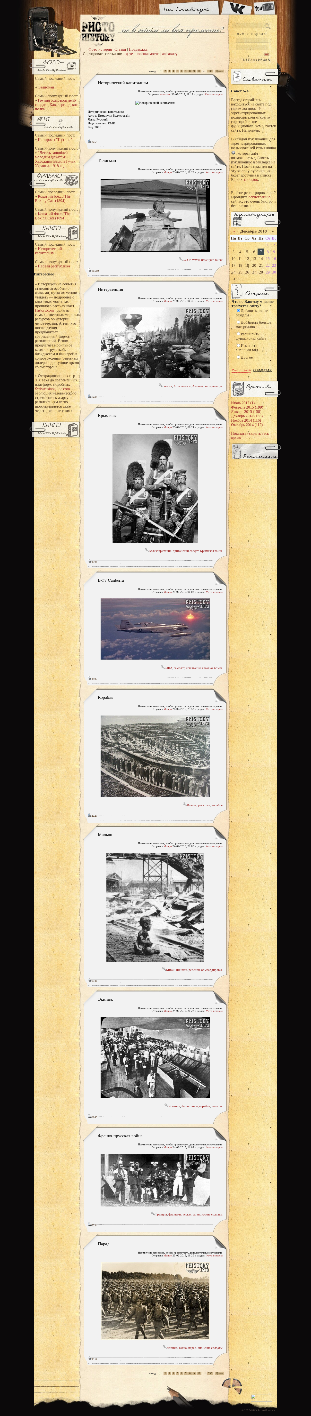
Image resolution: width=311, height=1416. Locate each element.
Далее (219, 71)
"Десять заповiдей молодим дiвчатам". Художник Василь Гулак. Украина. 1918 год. (55, 159)
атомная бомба (212, 668)
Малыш (105, 834)
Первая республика (54, 266)
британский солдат (186, 551)
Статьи (120, 49)
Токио (183, 1348)
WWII (196, 260)
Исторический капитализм (48, 251)
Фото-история (100, 49)
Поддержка (138, 49)
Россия (167, 386)
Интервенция (110, 289)
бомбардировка (212, 970)
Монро (168, 172)
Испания (174, 1106)
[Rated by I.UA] (261, 1400)
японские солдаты (210, 1348)
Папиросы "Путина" (55, 139)
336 (210, 71)
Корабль (105, 697)
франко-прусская (179, 1214)
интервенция (214, 386)
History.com (44, 310)
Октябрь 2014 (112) (247, 425)
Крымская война (211, 551)
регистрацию (259, 197)
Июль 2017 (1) (243, 403)
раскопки (204, 805)
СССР (186, 260)
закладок (250, 179)
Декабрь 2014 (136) (247, 416)
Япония (172, 1348)
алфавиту (170, 54)
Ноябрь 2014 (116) (246, 420)
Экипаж (105, 999)
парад (192, 1348)
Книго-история (214, 94)
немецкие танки (212, 260)
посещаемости (147, 54)
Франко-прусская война (120, 1135)
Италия (192, 805)
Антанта (198, 386)
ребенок (194, 970)
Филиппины (189, 1106)
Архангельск (182, 386)
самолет (179, 668)
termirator (165, 94)
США (168, 668)
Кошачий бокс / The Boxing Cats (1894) (52, 198)
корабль (217, 805)
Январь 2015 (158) (246, 412)
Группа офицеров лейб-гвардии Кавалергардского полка (57, 104)
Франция (161, 1214)
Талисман (46, 87)
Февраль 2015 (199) (247, 407)
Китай (170, 970)
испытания (193, 668)
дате (129, 54)
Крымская (107, 415)
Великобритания (160, 551)
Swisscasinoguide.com (52, 389)
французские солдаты (208, 1214)
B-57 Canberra (111, 580)
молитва (217, 1106)
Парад (103, 1244)
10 (199, 71)
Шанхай (181, 970)
